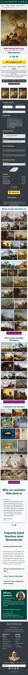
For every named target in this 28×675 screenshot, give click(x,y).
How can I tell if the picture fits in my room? (14, 570)
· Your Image (17, 638)
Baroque (12, 5)
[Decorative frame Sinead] (8, 93)
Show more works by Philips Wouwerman (14, 402)
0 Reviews (17, 83)
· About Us (4, 648)
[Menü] (1, 2)
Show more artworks (14, 482)
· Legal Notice (5, 639)
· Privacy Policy (5, 643)
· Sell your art (17, 639)
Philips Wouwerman (20, 5)
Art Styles (7, 5)
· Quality (16, 641)
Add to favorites (21, 81)
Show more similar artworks (14, 333)
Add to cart (15, 192)
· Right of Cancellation (6, 645)
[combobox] (14, 112)
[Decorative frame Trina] (17, 93)
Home (2, 5)
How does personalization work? (13, 546)
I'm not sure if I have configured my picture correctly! (13, 582)
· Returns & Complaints (7, 647)
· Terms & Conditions (6, 641)
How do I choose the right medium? (13, 576)
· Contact (4, 638)
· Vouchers (17, 645)
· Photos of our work (19, 643)
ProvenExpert (9, 518)
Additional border (6, 110)
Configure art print (15, 62)
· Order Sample (18, 647)
